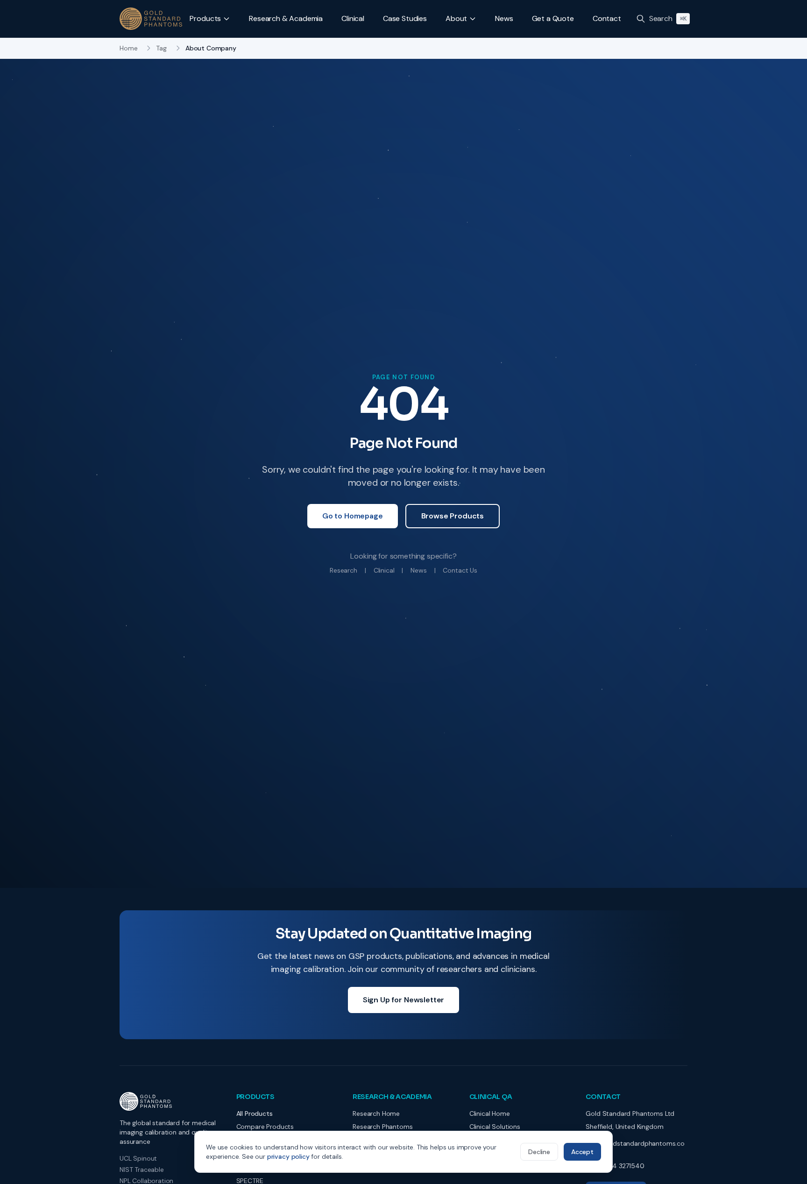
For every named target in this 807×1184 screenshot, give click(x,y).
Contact (607, 18)
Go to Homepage (352, 516)
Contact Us (460, 570)
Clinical (352, 18)
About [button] (456, 18)
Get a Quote (553, 18)
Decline (539, 1152)
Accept (582, 1152)
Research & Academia (286, 18)
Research (343, 570)
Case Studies (405, 18)
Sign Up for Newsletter (403, 1000)
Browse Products (452, 516)
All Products (254, 1113)
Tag (161, 48)
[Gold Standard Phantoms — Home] (151, 18)
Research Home (376, 1113)
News (504, 18)
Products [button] (205, 18)
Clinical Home (489, 1113)
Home (128, 48)
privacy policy (288, 1156)
